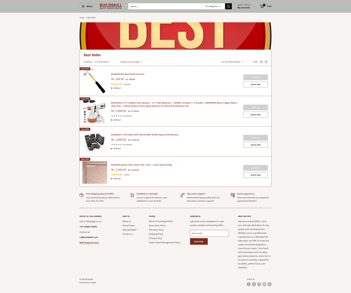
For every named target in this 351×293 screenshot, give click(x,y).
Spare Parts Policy (157, 225)
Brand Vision (129, 225)
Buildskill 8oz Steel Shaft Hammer (128, 74)
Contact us (127, 234)
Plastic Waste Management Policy (164, 242)
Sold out (256, 77)
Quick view (256, 84)
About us (127, 221)
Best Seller (91, 17)
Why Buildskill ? (130, 229)
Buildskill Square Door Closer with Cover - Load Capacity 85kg (141, 164)
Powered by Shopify (88, 282)
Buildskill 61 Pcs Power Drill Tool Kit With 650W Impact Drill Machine (145, 134)
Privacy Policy (155, 238)
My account (243, 7)
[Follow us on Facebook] (249, 284)
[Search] (228, 6)
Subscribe (199, 241)
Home (82, 17)
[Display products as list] (261, 62)
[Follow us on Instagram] (259, 284)
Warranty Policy (156, 229)
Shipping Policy (156, 234)
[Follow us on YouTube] (264, 284)
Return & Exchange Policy (161, 221)
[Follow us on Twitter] (254, 284)
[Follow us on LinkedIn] (269, 284)
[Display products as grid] (266, 62)
